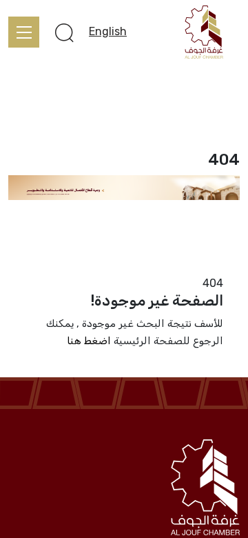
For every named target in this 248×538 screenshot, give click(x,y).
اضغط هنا (89, 341)
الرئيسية (221, 266)
